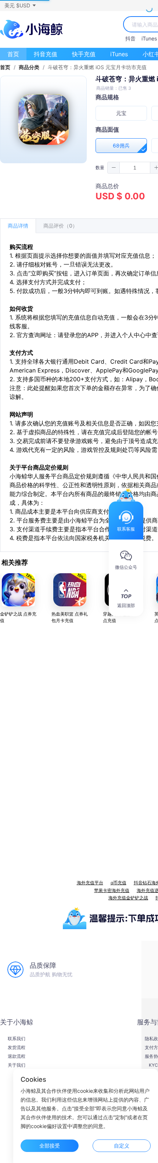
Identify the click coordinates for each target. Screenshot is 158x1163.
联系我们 (16, 1039)
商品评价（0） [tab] (60, 225)
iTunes (149, 38)
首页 (13, 54)
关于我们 (16, 1065)
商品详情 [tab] (18, 225)
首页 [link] (5, 67)
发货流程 (16, 1047)
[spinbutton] (135, 167)
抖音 (130, 38)
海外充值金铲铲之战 (128, 897)
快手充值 (84, 54)
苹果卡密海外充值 (111, 890)
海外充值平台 (90, 882)
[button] (20, 5)
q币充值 (118, 882)
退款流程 (16, 1056)
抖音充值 (45, 54)
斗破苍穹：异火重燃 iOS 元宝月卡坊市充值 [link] (97, 67)
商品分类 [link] (29, 67)
